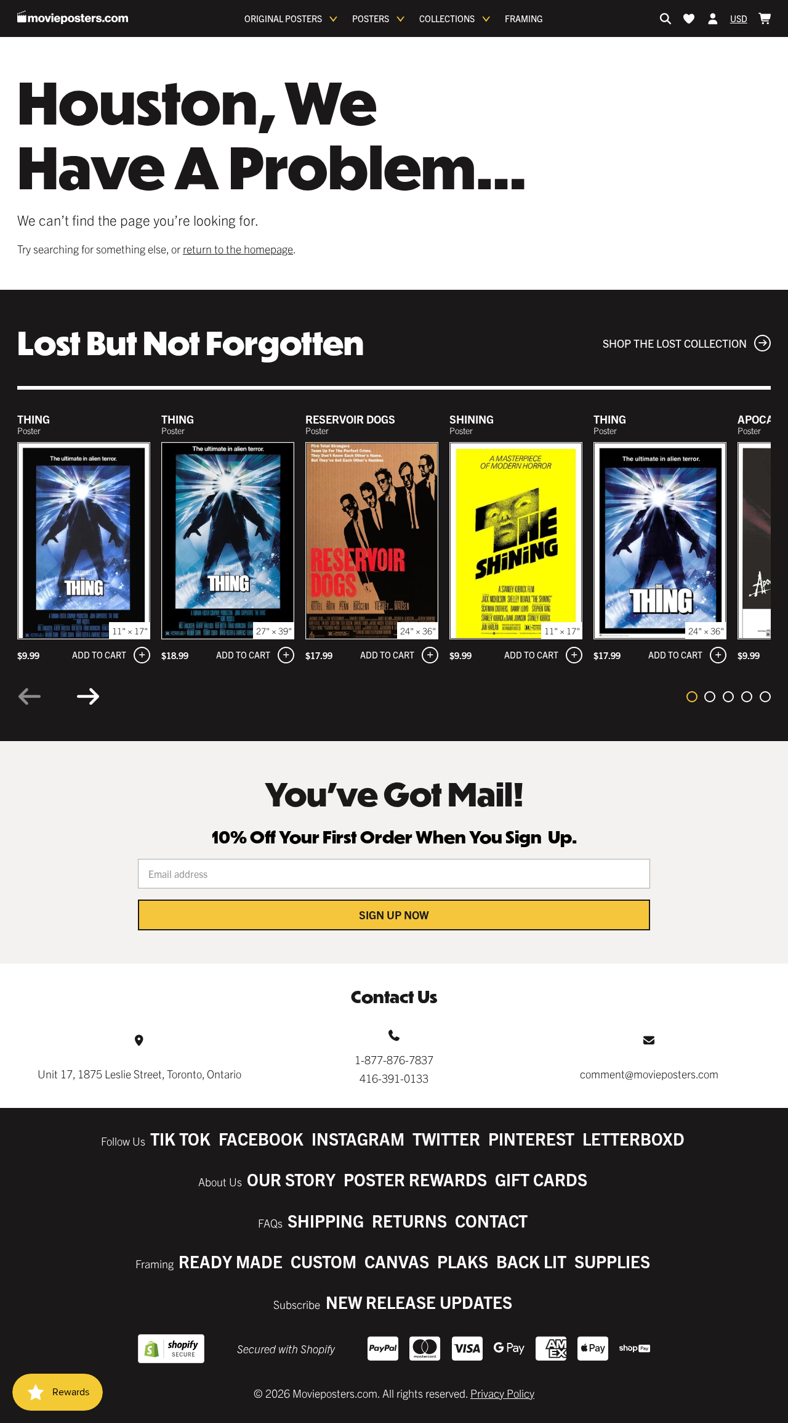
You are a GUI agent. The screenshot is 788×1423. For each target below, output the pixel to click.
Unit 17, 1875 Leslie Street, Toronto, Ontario (139, 1074)
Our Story (291, 1179)
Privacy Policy (502, 1393)
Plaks (462, 1261)
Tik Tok (180, 1138)
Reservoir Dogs (350, 419)
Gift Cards (541, 1179)
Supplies (612, 1261)
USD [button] (738, 18)
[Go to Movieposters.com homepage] (72, 17)
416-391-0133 (394, 1078)
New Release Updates (419, 1302)
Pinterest (531, 1138)
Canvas (396, 1261)
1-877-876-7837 (394, 1059)
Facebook (261, 1138)
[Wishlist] (689, 18)
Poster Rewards (415, 1179)
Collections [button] (447, 18)
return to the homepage (238, 249)
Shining (471, 419)
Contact (491, 1220)
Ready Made (231, 1261)
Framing (524, 18)
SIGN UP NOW (394, 915)
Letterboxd (633, 1138)
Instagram (358, 1138)
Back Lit (531, 1261)
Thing (33, 419)
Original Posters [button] (283, 18)
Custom (323, 1261)
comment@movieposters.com (649, 1074)
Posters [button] (370, 18)
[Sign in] (713, 18)
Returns (409, 1220)
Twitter (446, 1138)
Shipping (325, 1220)
